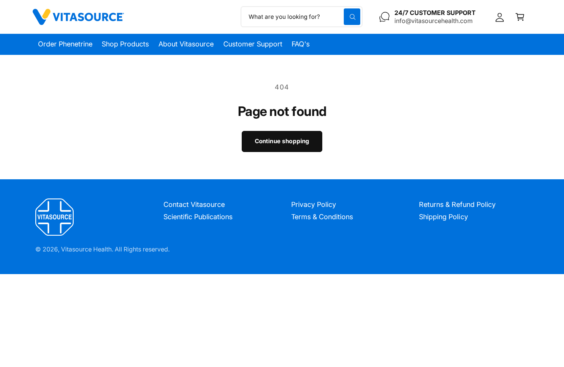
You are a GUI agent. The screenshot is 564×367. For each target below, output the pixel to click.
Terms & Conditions (322, 217)
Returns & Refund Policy (457, 204)
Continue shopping (282, 141)
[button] (520, 17)
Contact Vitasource (194, 204)
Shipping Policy (443, 217)
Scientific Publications (198, 217)
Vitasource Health (86, 249)
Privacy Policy (313, 204)
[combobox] (302, 17)
